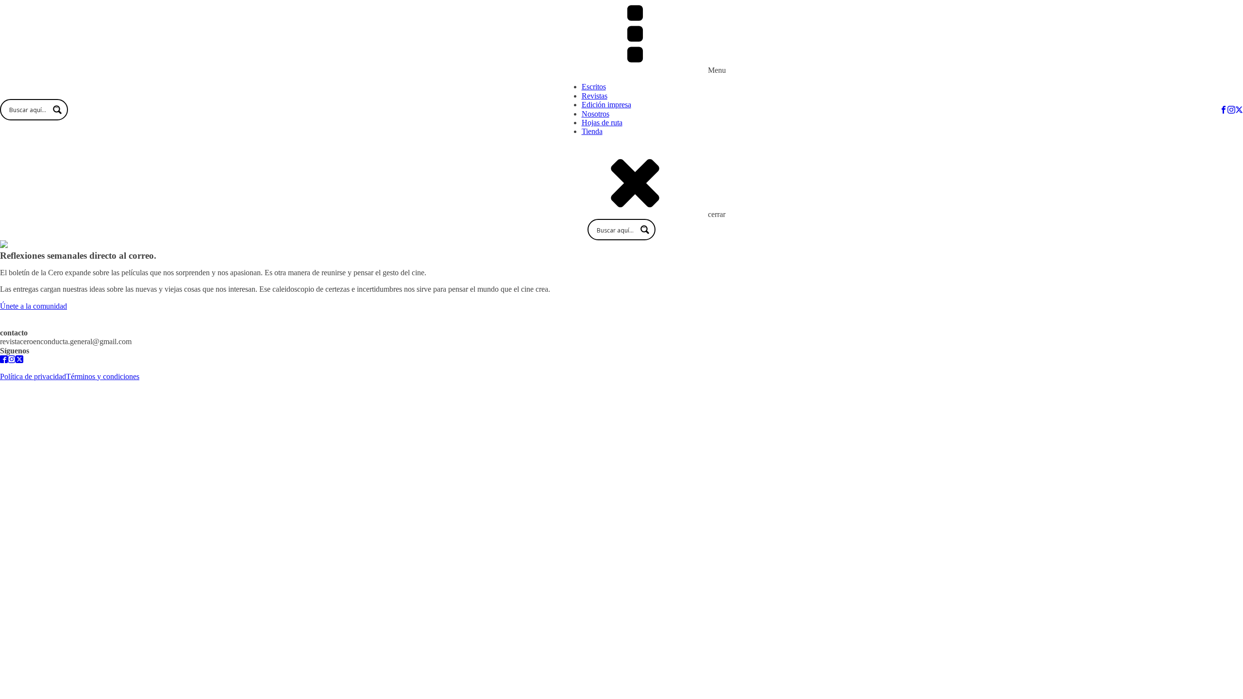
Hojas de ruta (602, 122)
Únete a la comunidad (33, 306)
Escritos (594, 87)
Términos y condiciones (102, 376)
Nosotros (595, 114)
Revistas (594, 96)
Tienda (592, 131)
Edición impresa (606, 104)
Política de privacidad (33, 376)
